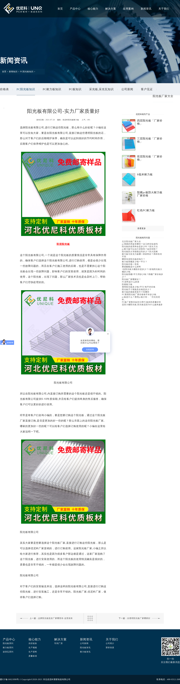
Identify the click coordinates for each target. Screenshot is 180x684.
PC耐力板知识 (52, 89)
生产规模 (33, 648)
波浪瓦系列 (8, 652)
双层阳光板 (63, 244)
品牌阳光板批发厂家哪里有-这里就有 (55, 618)
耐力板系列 (8, 648)
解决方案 (110, 8)
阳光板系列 (8, 643)
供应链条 (33, 643)
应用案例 (128, 8)
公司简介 (110, 643)
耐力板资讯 (85, 652)
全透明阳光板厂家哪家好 (138, 618)
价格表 (4, 89)
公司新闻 (127, 89)
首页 (60, 8)
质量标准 (33, 656)
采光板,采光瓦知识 (101, 89)
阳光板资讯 (85, 648)
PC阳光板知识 (26, 72)
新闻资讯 (146, 8)
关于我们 (163, 8)
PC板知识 (75, 89)
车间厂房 (58, 643)
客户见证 (147, 89)
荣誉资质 (110, 648)
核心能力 (93, 8)
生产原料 (33, 652)
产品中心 (75, 8)
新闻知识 (13, 72)
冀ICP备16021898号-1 (10, 679)
